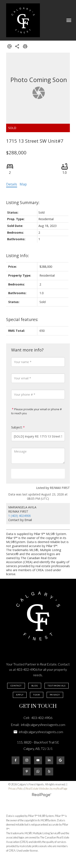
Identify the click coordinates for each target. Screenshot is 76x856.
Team (36, 695)
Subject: (16, 427)
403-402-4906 (27, 669)
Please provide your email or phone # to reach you (36, 411)
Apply (19, 695)
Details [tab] (11, 184)
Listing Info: (17, 255)
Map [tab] (23, 184)
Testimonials (56, 686)
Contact (16, 686)
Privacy (55, 695)
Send (38, 474)
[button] (16, 686)
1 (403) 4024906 (19, 516)
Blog (34, 686)
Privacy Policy (16, 788)
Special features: (22, 319)
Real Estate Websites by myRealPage (46, 788)
